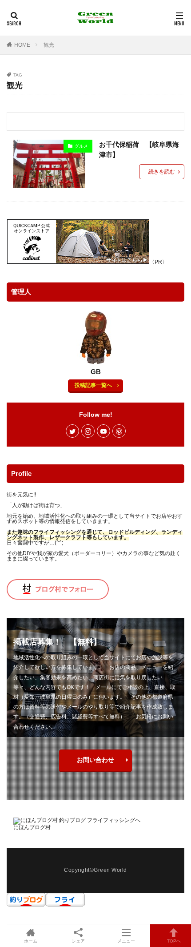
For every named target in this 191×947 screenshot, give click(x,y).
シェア (78, 941)
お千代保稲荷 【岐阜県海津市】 (139, 149)
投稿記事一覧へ (93, 385)
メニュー (126, 941)
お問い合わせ (95, 759)
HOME (22, 45)
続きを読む (161, 172)
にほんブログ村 (32, 827)
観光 (49, 45)
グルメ (81, 146)
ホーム (30, 941)
